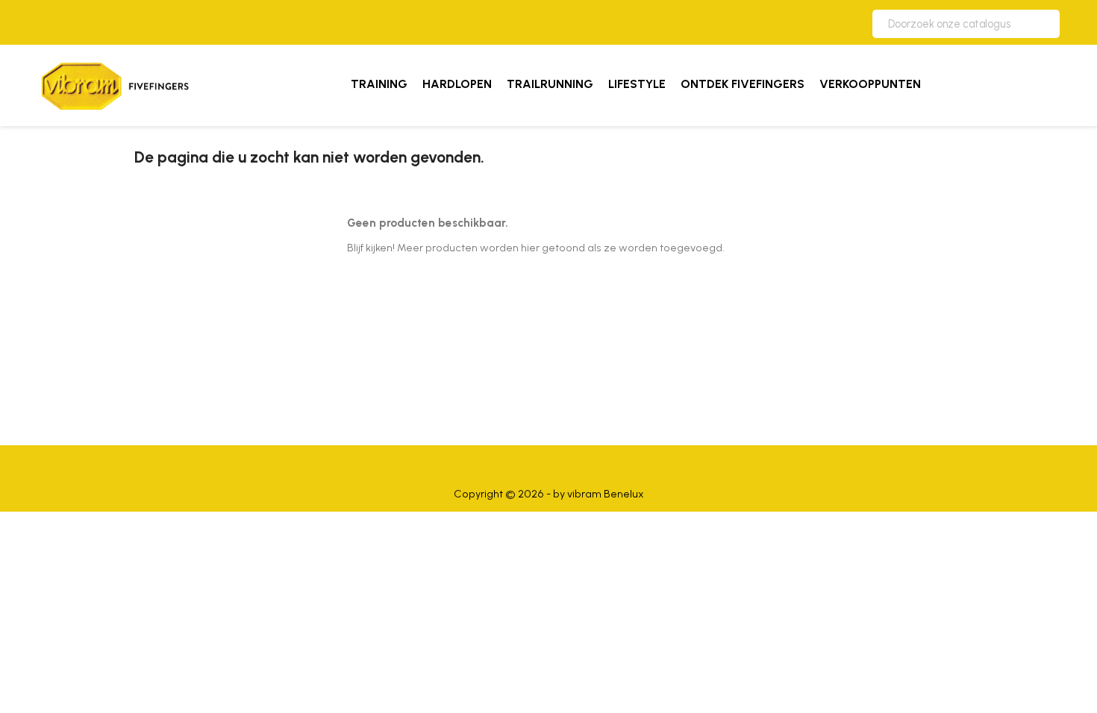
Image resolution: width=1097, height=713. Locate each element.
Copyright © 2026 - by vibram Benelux (549, 493)
